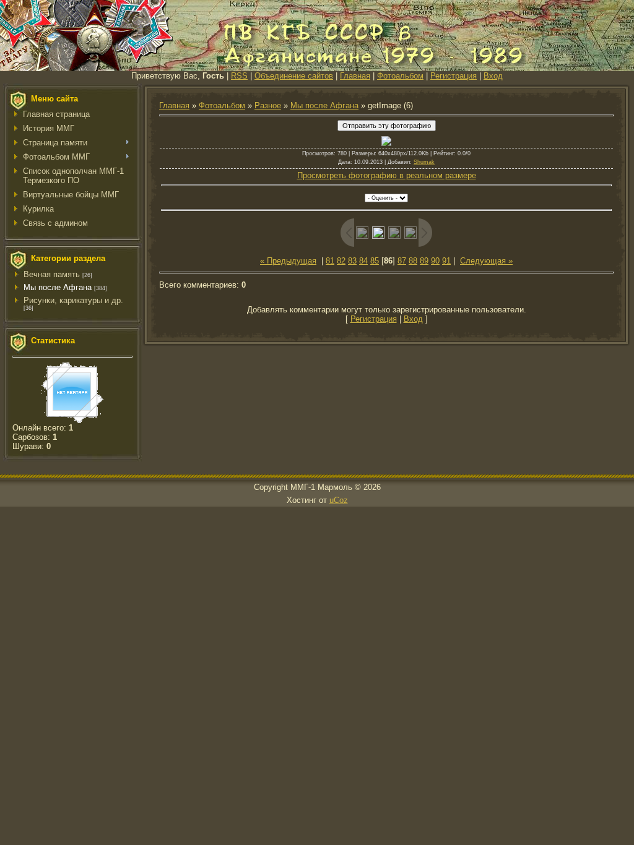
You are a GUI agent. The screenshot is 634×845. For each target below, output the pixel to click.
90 (435, 260)
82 (341, 260)
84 (363, 260)
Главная (355, 75)
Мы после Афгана (58, 287)
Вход (493, 75)
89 (424, 260)
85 (374, 260)
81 (330, 260)
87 (401, 260)
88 (413, 260)
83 (352, 260)
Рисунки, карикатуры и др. (73, 300)
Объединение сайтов (293, 75)
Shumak (424, 162)
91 (446, 260)
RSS (239, 75)
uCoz (338, 500)
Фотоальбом (400, 75)
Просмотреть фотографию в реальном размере (386, 175)
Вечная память (52, 274)
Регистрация (453, 75)
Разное (267, 105)
